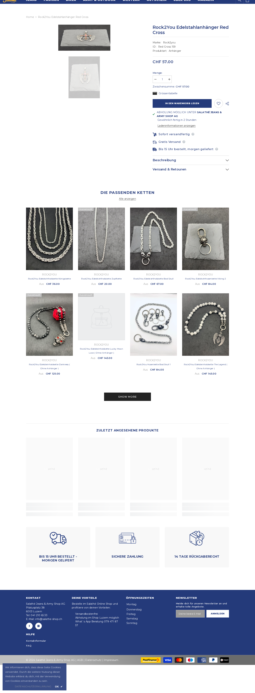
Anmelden (218, 613)
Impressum (111, 660)
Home (30, 17)
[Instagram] (38, 626)
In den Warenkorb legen (182, 103)
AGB (80, 660)
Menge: (157, 72)
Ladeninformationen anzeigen (177, 125)
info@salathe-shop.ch (48, 619)
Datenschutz (93, 660)
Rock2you (169, 42)
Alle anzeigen (127, 198)
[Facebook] (29, 626)
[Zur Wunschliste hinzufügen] (218, 103)
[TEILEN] (226, 103)
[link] (49, 509)
